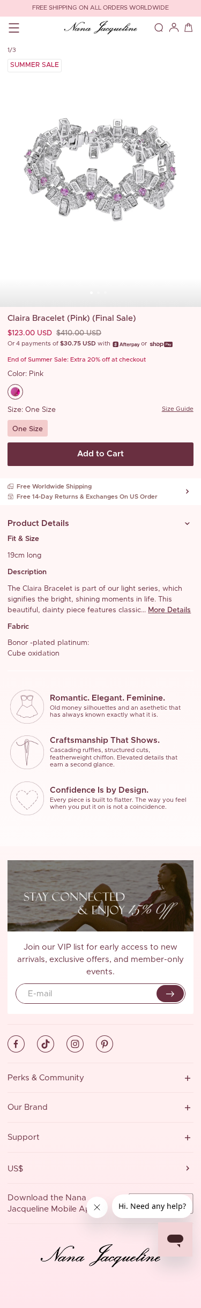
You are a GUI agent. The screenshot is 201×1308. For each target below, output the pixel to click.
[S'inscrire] (170, 993)
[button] (100, 523)
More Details (169, 610)
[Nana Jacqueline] (100, 28)
